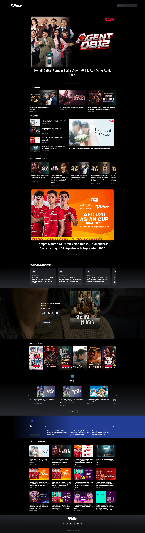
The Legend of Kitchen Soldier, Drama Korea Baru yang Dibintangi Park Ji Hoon (55, 432)
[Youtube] (78, 523)
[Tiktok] (67, 523)
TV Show (30, 11)
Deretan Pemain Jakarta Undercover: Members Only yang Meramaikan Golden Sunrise (101, 108)
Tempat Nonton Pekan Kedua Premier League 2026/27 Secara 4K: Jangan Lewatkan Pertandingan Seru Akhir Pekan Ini (105, 507)
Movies (16, 11)
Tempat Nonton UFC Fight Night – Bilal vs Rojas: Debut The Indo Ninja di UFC (83, 506)
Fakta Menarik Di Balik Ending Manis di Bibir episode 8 (41, 108)
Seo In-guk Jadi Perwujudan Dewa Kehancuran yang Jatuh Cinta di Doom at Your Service (100, 432)
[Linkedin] (81, 523)
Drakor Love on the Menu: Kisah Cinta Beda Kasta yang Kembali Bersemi (54, 120)
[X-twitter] (74, 523)
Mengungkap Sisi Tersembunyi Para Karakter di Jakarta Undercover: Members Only (53, 129)
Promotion (46, 11)
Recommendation (58, 11)
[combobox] (127, 5)
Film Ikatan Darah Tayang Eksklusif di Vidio (71, 107)
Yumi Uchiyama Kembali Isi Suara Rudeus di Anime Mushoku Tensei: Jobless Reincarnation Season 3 (45, 401)
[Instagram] (63, 523)
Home (9, 11)
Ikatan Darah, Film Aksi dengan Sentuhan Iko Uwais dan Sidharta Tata (53, 147)
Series (23, 11)
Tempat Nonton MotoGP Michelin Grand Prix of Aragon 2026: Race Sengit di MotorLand (38, 506)
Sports (38, 11)
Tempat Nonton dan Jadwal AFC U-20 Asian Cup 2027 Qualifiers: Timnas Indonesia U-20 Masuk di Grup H (54, 139)
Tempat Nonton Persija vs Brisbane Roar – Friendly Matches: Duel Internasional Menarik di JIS (105, 483)
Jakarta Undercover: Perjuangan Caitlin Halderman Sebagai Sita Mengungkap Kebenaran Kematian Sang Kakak (59, 179)
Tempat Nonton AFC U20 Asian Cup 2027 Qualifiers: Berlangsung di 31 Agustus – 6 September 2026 (97, 279)
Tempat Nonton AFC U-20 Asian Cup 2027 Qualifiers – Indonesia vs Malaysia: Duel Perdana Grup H (70, 279)
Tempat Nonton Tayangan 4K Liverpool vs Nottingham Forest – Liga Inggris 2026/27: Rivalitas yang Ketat (61, 507)
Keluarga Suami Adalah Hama (50, 304)
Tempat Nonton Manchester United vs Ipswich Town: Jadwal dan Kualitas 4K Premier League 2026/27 (83, 484)
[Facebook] (70, 523)
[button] (66, 83)
